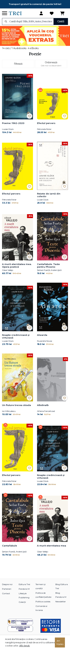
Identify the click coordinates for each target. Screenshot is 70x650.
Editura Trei (24, 584)
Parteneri (6, 589)
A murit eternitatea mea (51, 545)
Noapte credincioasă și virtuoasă (16, 336)
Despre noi (7, 584)
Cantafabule (9, 545)
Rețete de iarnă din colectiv (48, 195)
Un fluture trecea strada (16, 405)
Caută (60, 21)
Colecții (22, 602)
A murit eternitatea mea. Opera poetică (17, 265)
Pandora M (24, 589)
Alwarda (42, 335)
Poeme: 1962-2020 (13, 123)
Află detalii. (24, 645)
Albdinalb (43, 405)
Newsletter (60, 601)
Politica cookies (43, 601)
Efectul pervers (46, 123)
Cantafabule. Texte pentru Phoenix (48, 265)
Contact (6, 593)
